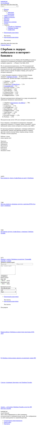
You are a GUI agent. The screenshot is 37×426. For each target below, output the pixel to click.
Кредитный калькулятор (11, 37)
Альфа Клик (11, 29)
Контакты (7, 424)
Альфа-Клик (15, 84)
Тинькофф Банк (8, 86)
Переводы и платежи (10, 22)
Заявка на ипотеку (9, 17)
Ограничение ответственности (13, 420)
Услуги (6, 23)
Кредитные (11, 14)
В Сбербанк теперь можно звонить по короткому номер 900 (18, 358)
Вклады (6, 9)
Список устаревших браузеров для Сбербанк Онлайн (16, 382)
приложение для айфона (18, 103)
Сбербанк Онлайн (13, 28)
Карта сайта (7, 422)
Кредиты (6, 18)
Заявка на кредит (9, 15)
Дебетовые (11, 12)
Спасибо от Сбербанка (14, 26)
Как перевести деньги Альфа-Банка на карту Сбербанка (17, 178)
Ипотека (6, 20)
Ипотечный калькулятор (11, 32)
